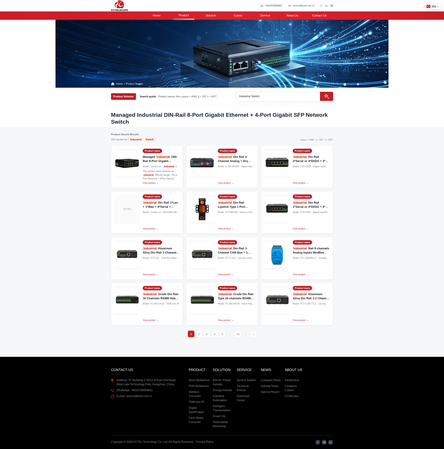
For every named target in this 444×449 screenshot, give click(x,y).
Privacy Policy (205, 441)
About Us (292, 15)
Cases (238, 15)
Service (265, 15)
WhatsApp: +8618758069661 (135, 390)
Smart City (219, 416)
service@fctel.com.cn (304, 5)
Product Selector (123, 96)
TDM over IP (196, 401)
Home (156, 15)
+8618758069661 (273, 5)
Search (326, 96)
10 (238, 334)
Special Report (270, 391)
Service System (246, 380)
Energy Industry (222, 390)
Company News (271, 380)
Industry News (269, 386)
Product (184, 15)
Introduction (292, 380)
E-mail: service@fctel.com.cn (134, 396)
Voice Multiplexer (199, 380)
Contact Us (319, 15)
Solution (211, 15)
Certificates (292, 396)
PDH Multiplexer (199, 386)
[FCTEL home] (119, 5)
